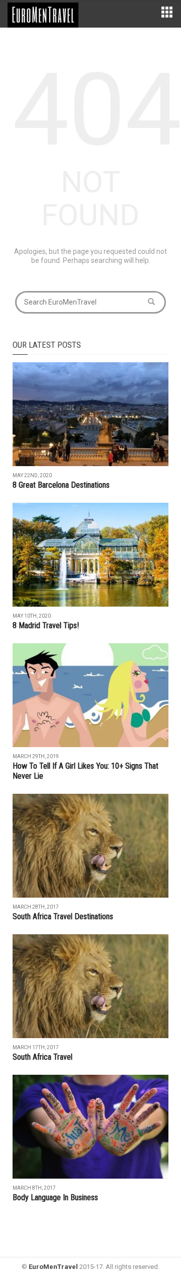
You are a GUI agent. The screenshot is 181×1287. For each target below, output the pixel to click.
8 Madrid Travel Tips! (46, 625)
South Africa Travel (42, 1057)
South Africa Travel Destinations (63, 916)
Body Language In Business (55, 1197)
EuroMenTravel (53, 1266)
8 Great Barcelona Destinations (61, 485)
